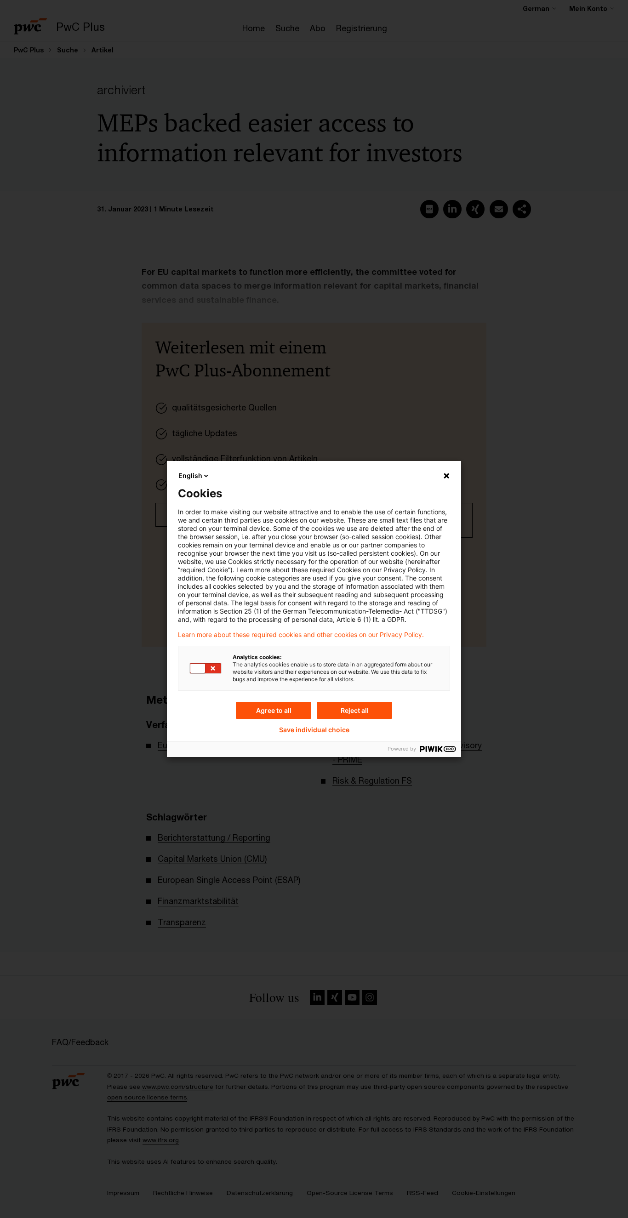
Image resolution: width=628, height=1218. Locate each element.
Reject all (355, 710)
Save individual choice (314, 730)
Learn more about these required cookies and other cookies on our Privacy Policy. (301, 634)
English (190, 475)
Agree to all (273, 710)
